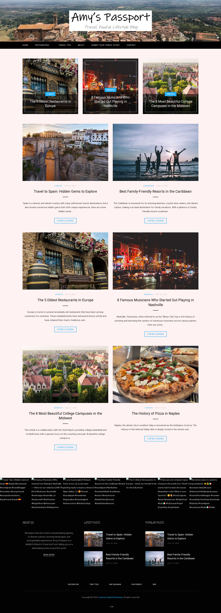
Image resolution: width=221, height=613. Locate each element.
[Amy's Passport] (110, 21)
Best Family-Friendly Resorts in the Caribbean (156, 191)
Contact (131, 45)
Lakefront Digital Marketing (110, 597)
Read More (49, 555)
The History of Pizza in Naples (156, 414)
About (81, 45)
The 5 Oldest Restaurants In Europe (65, 300)
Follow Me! (112, 493)
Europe (50, 94)
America (110, 90)
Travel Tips (65, 45)
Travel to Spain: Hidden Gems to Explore (65, 191)
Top (111, 606)
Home (25, 45)
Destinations (42, 45)
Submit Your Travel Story (105, 45)
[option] (50, 86)
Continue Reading (65, 220)
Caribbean (148, 186)
